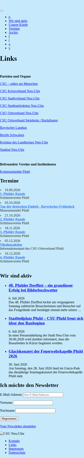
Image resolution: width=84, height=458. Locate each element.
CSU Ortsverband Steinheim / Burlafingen (29, 120)
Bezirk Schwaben (12, 135)
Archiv (13, 32)
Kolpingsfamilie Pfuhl (15, 171)
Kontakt (14, 441)
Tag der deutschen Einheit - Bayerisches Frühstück (37, 206)
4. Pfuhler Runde (12, 257)
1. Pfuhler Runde (12, 194)
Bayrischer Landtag (13, 127)
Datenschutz (17, 452)
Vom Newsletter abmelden (18, 426)
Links (12, 445)
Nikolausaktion (11, 244)
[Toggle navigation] (1, 10)
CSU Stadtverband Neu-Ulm (19, 98)
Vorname (6, 402)
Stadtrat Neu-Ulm (12, 149)
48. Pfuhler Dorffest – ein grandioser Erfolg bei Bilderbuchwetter (41, 287)
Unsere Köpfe (18, 24)
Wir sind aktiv (18, 21)
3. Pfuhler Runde (12, 232)
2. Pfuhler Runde (12, 219)
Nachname (7, 410)
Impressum (16, 448)
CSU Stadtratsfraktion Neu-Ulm (22, 105)
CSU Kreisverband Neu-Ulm (20, 91)
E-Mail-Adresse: (11, 394)
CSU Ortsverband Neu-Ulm (19, 113)
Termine (14, 28)
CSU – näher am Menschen (19, 84)
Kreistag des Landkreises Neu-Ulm (24, 142)
